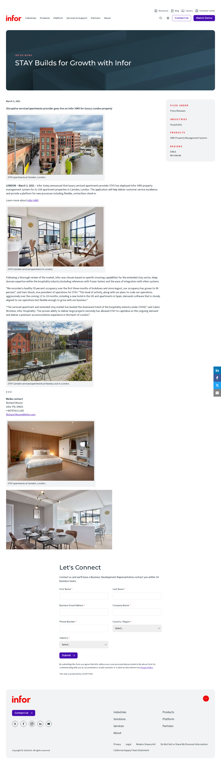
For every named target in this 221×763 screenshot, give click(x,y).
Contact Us (182, 18)
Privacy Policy (147, 667)
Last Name (118, 589)
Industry (63, 638)
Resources (163, 10)
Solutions (120, 719)
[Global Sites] (168, 18)
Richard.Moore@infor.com (20, 415)
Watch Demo (204, 18)
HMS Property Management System (188, 138)
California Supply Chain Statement (131, 750)
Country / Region (121, 621)
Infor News (24, 55)
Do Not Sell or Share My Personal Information (184, 744)
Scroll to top (206, 699)
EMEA (173, 152)
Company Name (121, 605)
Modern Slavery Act (146, 744)
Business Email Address (71, 605)
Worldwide (175, 155)
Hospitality (176, 124)
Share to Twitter (217, 385)
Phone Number (67, 621)
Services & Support (76, 18)
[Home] (13, 18)
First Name (65, 589)
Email (217, 393)
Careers (189, 10)
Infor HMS (32, 200)
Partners (95, 18)
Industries (30, 18)
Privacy (117, 744)
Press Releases (178, 111)
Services (119, 726)
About (107, 18)
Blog (177, 10)
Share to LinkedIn (217, 370)
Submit (66, 655)
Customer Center (207, 10)
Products (45, 18)
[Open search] (161, 18)
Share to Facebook (217, 378)
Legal (128, 744)
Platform (58, 18)
